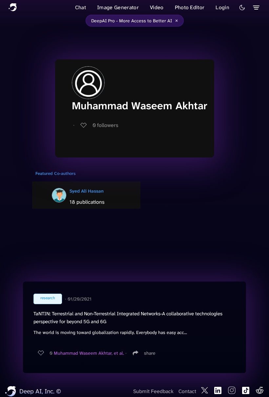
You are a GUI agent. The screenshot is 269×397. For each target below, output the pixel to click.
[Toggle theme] (242, 7)
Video (157, 7)
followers (105, 125)
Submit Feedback (153, 391)
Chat (80, 7)
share (149, 353)
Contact (187, 391)
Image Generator (118, 7)
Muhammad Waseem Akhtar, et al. (89, 353)
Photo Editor (190, 7)
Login (222, 7)
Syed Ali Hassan (87, 191)
